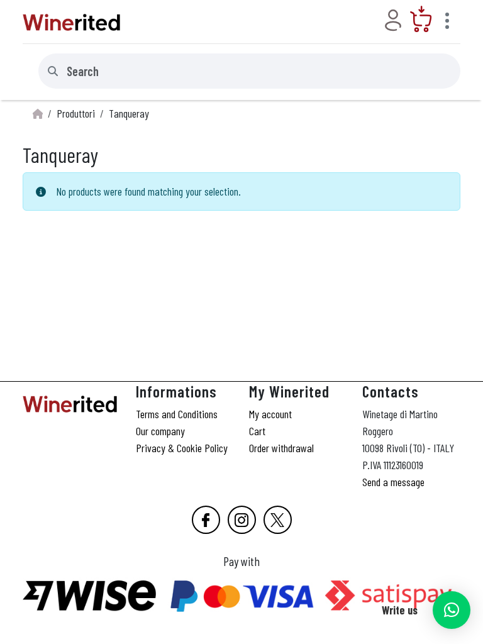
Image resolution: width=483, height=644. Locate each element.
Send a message (393, 482)
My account (270, 414)
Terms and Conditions (177, 414)
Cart (257, 431)
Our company (160, 431)
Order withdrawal (281, 448)
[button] (451, 610)
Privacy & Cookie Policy (182, 448)
